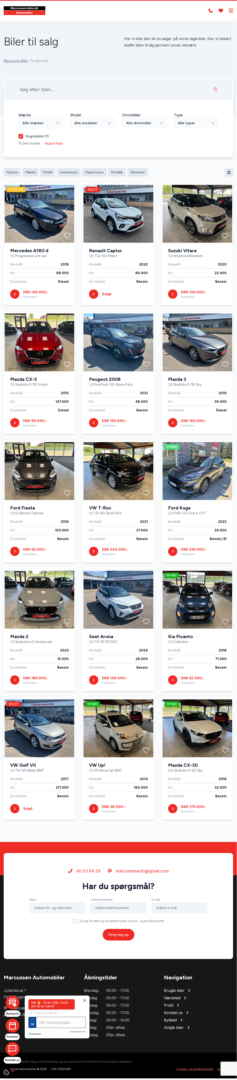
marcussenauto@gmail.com (142, 871)
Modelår (117, 172)
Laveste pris (69, 172)
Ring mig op (118, 934)
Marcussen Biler (16, 61)
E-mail (156, 899)
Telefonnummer (102, 899)
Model (75, 115)
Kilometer (137, 172)
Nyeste (12, 172)
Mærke (24, 115)
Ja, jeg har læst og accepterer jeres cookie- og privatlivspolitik (121, 921)
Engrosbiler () (37, 136)
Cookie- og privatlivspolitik (194, 1069)
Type (178, 115)
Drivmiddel (131, 115)
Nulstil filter (54, 144)
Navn (33, 899)
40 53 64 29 (87, 871)
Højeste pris (94, 172)
